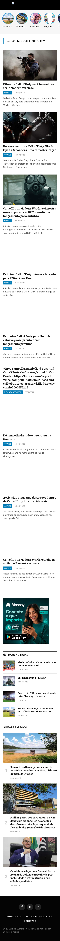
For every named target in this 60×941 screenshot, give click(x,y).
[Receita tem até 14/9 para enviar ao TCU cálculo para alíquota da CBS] (9, 712)
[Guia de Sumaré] (35, 5)
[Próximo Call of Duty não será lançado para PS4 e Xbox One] (30, 255)
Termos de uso (13, 917)
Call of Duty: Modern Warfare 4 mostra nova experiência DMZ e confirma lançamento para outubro (29, 212)
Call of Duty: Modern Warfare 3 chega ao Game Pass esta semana (29, 561)
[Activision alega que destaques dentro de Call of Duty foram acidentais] (30, 479)
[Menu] (5, 5)
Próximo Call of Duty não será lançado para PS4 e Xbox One (29, 276)
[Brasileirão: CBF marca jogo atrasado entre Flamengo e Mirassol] (9, 696)
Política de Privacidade (39, 917)
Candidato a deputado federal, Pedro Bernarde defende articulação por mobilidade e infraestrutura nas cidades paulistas (32, 876)
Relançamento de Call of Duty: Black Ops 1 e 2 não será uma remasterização (29, 148)
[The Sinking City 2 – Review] (9, 681)
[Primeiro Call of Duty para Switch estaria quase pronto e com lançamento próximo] (30, 317)
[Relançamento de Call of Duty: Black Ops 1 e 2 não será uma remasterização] (30, 127)
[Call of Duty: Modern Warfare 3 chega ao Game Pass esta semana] (30, 541)
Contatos (30, 921)
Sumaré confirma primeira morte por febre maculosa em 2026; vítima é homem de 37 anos (33, 771)
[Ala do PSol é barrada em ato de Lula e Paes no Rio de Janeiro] (9, 666)
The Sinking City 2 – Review (32, 677)
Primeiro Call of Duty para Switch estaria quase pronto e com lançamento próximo (26, 340)
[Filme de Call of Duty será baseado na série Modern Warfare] (30, 65)
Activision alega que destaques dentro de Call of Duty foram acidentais (29, 499)
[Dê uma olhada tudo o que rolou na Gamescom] (30, 416)
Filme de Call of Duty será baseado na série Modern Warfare (28, 86)
